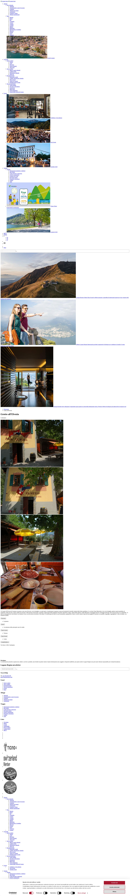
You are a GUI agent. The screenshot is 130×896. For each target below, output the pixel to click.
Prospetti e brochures (15, 179)
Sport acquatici (13, 66)
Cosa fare (6, 59)
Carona (11, 22)
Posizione (3, 618)
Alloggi (5, 3)
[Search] (16, 251)
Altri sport (12, 67)
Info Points (12, 172)
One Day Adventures (15, 86)
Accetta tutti (114, 882)
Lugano (11, 830)
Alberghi (12, 6)
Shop (5, 247)
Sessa (11, 33)
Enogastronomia (10, 75)
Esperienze (12, 88)
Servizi (2, 624)
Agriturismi (12, 12)
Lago (11, 63)
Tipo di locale (4, 636)
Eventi (5, 93)
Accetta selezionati (114, 887)
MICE (5, 233)
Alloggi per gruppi (14, 10)
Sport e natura (10, 60)
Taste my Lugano (14, 81)
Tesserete (12, 35)
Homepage (6, 409)
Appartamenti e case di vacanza (17, 8)
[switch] (45, 893)
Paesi (8, 16)
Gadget (11, 180)
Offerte (5, 234)
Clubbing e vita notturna (15, 867)
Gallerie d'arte (13, 71)
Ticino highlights (14, 90)
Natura (11, 62)
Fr (7, 240)
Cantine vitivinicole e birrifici (16, 78)
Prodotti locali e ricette (15, 82)
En (7, 237)
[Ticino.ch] (10, 753)
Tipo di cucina (4, 630)
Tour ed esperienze (11, 83)
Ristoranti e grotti (14, 77)
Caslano (11, 24)
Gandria (11, 25)
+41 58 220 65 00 (6, 675)
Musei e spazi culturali (15, 70)
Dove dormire (10, 5)
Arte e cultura (10, 69)
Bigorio (11, 17)
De (7, 238)
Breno (11, 18)
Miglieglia (12, 28)
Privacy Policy (7, 727)
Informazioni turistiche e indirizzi (17, 170)
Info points (6, 708)
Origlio (11, 32)
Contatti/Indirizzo (5, 642)
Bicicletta (12, 64)
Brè (10, 20)
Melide (11, 27)
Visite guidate (13, 85)
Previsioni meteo (14, 177)
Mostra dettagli (82, 893)
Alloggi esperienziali (14, 14)
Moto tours (12, 89)
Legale (5, 725)
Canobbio (12, 21)
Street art (12, 74)
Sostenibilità (6, 726)
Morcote (12, 31)
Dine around (13, 79)
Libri (11, 181)
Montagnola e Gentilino (15, 29)
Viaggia (5, 168)
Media (5, 723)
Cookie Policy (7, 729)
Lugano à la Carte (14, 176)
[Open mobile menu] (4, 243)
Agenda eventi (13, 869)
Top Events (12, 868)
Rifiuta (114, 891)
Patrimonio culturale (14, 73)
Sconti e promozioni (14, 175)
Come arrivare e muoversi (16, 173)
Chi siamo (6, 722)
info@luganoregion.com (6, 677)
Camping (12, 9)
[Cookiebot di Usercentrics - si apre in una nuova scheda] (12, 893)
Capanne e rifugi (14, 13)
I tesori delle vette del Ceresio (17, 92)
